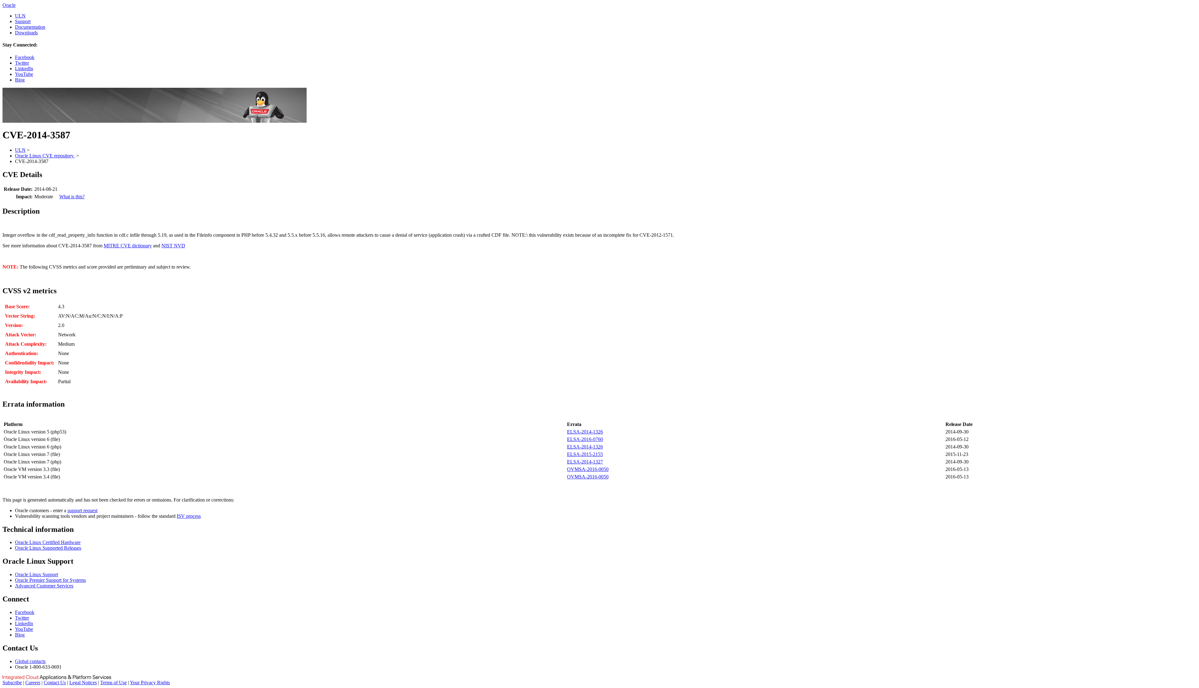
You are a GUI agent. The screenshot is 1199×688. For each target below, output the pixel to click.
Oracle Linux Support (36, 574)
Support (23, 21)
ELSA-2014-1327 (585, 461)
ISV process (189, 516)
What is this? (72, 196)
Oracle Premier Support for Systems (50, 580)
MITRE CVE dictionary (128, 245)
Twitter (22, 63)
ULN (20, 15)
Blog (20, 79)
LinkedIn (24, 68)
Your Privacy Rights (150, 682)
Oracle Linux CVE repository (45, 155)
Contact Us (55, 682)
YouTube (24, 74)
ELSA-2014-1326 (585, 431)
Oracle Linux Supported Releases (48, 548)
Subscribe (12, 682)
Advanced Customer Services (44, 585)
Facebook (24, 57)
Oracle (9, 5)
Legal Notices (83, 682)
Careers (32, 682)
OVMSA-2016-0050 (588, 469)
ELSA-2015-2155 (585, 454)
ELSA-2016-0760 (585, 439)
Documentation (30, 27)
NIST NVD (173, 245)
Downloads (26, 32)
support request (82, 510)
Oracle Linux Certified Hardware (48, 542)
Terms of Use (113, 682)
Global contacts (30, 661)
